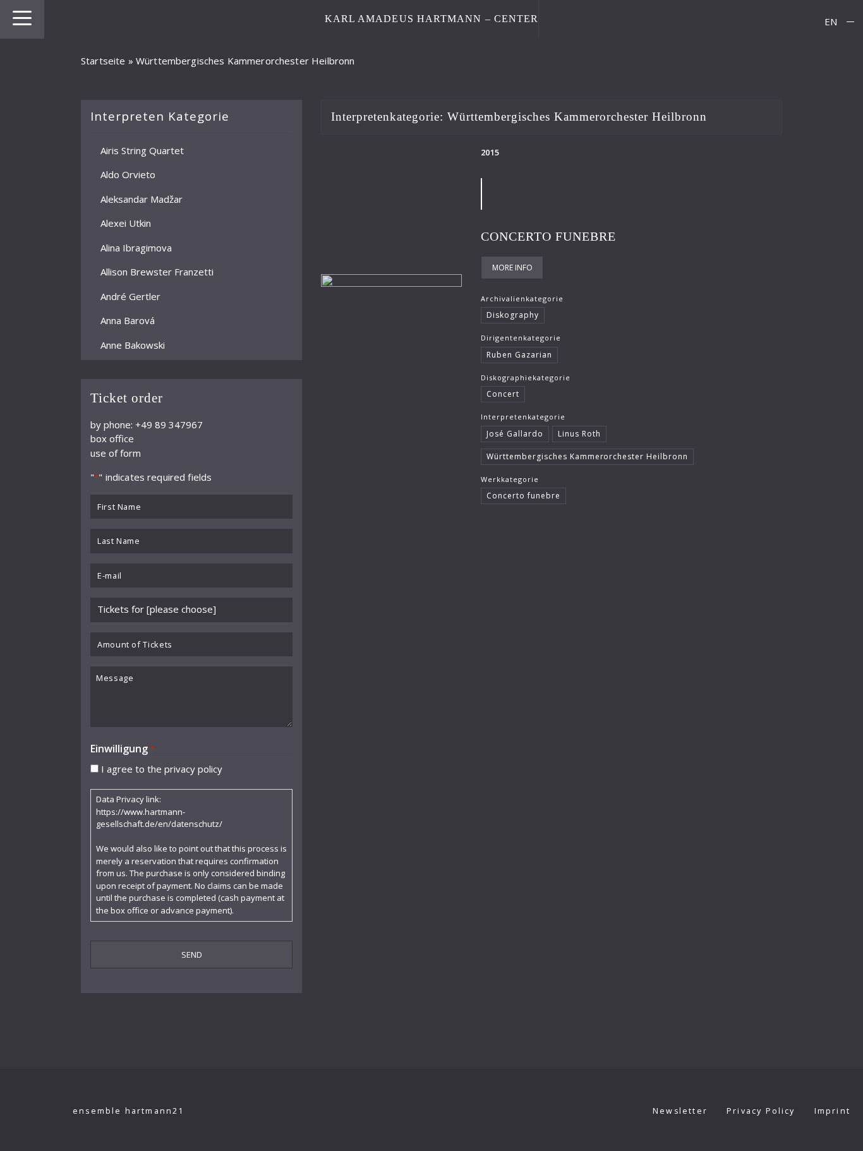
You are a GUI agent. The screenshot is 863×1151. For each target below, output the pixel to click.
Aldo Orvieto (127, 174)
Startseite (103, 60)
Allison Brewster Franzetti (157, 271)
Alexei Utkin (125, 223)
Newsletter (680, 1111)
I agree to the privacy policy (161, 768)
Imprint (832, 1111)
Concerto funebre (548, 236)
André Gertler (130, 295)
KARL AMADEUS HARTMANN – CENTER (432, 18)
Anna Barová (127, 320)
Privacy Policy (761, 1111)
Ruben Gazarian (519, 354)
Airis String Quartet (142, 149)
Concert (502, 394)
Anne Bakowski (132, 344)
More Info (512, 267)
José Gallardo (514, 433)
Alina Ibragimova (136, 247)
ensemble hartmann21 (128, 1111)
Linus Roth (579, 433)
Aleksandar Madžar (141, 198)
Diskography (512, 315)
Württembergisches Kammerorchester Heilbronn (586, 456)
